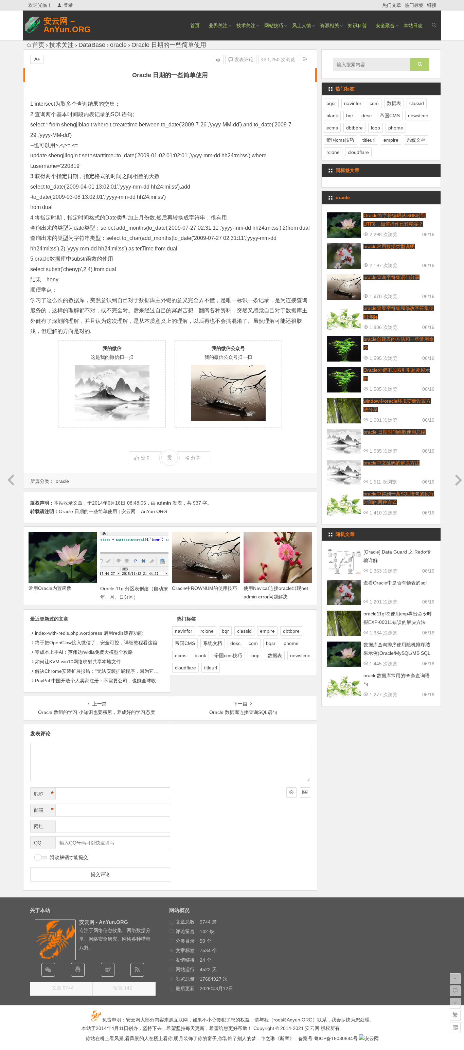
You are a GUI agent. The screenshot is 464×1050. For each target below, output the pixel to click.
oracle (118, 44)
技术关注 (245, 25)
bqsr (270, 643)
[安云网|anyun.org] (369, 1038)
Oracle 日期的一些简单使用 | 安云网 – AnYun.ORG (113, 511)
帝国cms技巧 (228, 655)
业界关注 (218, 25)
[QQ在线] (78, 970)
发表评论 (243, 59)
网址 (38, 826)
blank (200, 655)
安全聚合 (385, 25)
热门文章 (391, 5)
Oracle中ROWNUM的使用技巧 (204, 588)
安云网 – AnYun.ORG (67, 25)
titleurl (210, 667)
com (253, 643)
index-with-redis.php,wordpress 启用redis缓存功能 (89, 633)
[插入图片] (305, 792)
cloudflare (185, 667)
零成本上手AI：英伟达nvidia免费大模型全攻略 (84, 652)
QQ (37, 842)
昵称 (44, 794)
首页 (195, 25)
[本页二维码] (455, 1027)
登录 (68, 5)
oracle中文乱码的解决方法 (391, 463)
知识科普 (357, 25)
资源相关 (329, 25)
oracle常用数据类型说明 (389, 246)
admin (164, 503)
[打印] (218, 59)
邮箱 (44, 810)
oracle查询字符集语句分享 (391, 277)
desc (235, 643)
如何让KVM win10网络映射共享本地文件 (78, 661)
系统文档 (212, 643)
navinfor (183, 631)
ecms (180, 655)
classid (244, 631)
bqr (225, 631)
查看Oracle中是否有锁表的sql (395, 582)
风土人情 (301, 25)
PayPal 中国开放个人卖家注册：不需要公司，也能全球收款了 (100, 680)
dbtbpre (291, 631)
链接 (431, 5)
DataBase (91, 44)
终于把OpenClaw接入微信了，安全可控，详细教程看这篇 (96, 642)
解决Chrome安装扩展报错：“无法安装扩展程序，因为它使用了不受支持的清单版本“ (124, 671)
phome (291, 643)
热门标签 (414, 5)
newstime (300, 655)
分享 (195, 457)
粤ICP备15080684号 (336, 1038)
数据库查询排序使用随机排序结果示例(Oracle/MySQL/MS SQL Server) (396, 653)
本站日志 (413, 25)
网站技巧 (273, 25)
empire (267, 631)
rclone (207, 631)
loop (255, 655)
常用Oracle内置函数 (50, 588)
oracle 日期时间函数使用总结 (394, 432)
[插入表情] (291, 792)
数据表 (275, 655)
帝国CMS (185, 643)
